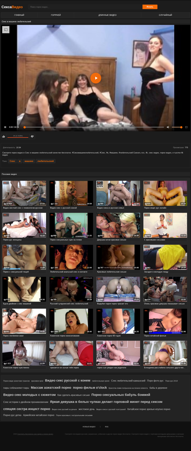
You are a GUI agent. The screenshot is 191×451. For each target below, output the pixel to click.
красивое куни (37, 381)
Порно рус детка (12, 415)
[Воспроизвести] (95, 78)
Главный (19, 15)
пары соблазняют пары (16, 388)
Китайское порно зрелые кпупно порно (148, 409)
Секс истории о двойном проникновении (25, 402)
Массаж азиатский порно (51, 387)
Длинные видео (107, 15)
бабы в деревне (158, 388)
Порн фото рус (155, 380)
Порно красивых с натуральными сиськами (74, 415)
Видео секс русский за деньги (64, 409)
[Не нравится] (32, 136)
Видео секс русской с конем (67, 380)
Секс (12, 161)
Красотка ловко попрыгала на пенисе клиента (128, 388)
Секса (12, 7)
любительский (45, 161)
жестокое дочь (87, 409)
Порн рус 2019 (171, 381)
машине (29, 161)
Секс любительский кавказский (128, 380)
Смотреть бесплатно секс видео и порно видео (35, 434)
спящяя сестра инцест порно (26, 409)
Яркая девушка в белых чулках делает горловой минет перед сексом (106, 402)
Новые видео (89, 427)
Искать (150, 7)
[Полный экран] (186, 127)
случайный (165, 15)
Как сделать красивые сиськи (73, 395)
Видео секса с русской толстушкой (111, 409)
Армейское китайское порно (38, 415)
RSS (106, 427)
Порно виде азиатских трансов (16, 381)
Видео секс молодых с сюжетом (29, 395)
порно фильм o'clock (90, 387)
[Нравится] (3, 136)
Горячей (56, 15)
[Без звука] (168, 127)
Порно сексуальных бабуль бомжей (120, 395)
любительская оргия (100, 381)
